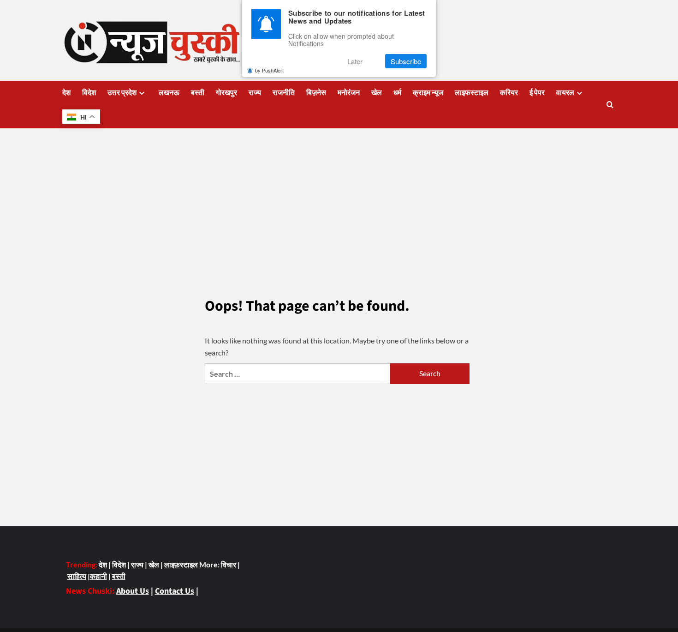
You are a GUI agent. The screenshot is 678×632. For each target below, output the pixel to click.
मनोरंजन (349, 93)
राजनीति (284, 93)
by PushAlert (269, 70)
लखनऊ (169, 93)
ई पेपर (537, 93)
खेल (376, 93)
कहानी (98, 576)
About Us (132, 591)
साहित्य (76, 576)
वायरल (565, 93)
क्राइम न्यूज (428, 93)
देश (66, 93)
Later (355, 61)
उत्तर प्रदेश (122, 93)
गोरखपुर (226, 93)
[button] (610, 104)
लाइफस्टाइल (471, 93)
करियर (509, 93)
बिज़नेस (316, 93)
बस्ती (197, 93)
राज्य (255, 93)
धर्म (397, 93)
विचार (228, 564)
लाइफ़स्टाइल (181, 564)
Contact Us (174, 591)
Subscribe (406, 61)
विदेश (89, 93)
